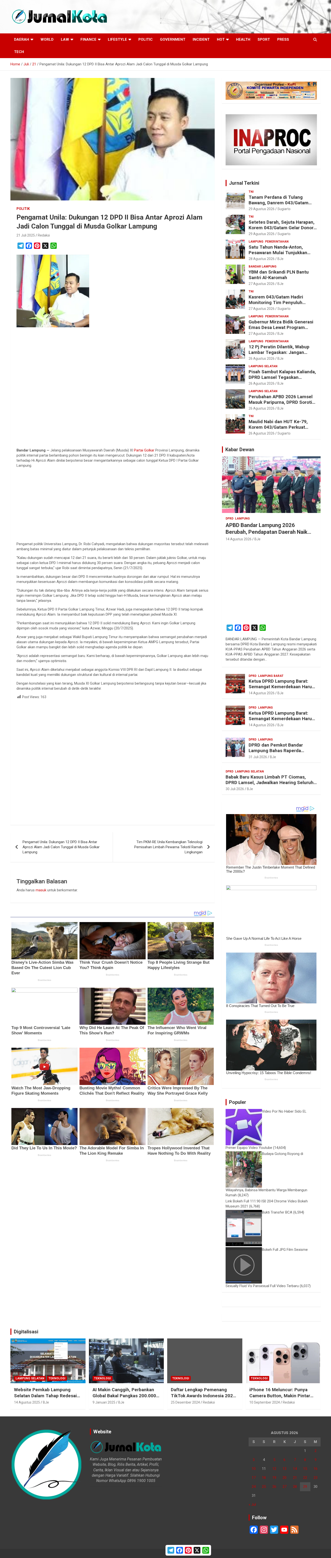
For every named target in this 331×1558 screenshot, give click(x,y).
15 (305, 1468)
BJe (280, 259)
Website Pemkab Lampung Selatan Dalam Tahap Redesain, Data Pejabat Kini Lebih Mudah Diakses (47, 1398)
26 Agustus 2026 (262, 358)
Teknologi (56, 1378)
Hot (221, 39)
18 (264, 1477)
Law (65, 39)
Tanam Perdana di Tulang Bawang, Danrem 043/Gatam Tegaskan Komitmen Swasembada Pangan (278, 205)
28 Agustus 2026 (262, 259)
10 (254, 1468)
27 (284, 1486)
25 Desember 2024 (185, 1402)
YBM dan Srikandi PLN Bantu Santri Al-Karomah (279, 274)
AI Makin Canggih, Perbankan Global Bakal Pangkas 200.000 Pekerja (124, 1395)
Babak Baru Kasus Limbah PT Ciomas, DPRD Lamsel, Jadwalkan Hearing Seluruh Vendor (270, 782)
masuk (41, 890)
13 (284, 1468)
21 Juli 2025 (25, 235)
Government (172, 39)
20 (284, 1477)
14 (295, 1468)
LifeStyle (117, 39)
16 (315, 1468)
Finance (88, 39)
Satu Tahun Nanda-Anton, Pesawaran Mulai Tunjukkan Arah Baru (278, 252)
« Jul (252, 1504)
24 (254, 1486)
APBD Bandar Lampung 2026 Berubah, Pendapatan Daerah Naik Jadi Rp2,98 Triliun (266, 532)
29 (305, 1486)
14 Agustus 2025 (27, 1402)
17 (254, 1477)
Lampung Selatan (263, 366)
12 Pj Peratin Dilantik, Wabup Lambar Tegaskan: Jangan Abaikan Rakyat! (279, 352)
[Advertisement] (112, 388)
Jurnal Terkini (244, 183)
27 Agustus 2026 (262, 284)
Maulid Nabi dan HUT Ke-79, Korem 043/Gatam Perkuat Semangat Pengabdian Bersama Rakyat (282, 430)
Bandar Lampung (262, 266)
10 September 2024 (264, 1402)
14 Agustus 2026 (239, 539)
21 (295, 1477)
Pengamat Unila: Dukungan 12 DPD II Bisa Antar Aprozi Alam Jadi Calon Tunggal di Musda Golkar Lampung (61, 847)
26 (274, 1486)
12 (274, 1468)
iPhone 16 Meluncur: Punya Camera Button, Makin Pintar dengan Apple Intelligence (279, 1395)
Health (243, 39)
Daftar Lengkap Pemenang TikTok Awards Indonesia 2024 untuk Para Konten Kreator (203, 1395)
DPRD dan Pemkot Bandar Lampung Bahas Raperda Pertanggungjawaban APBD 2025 (277, 753)
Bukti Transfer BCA (277, 1212)
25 (264, 1486)
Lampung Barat (271, 676)
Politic (145, 39)
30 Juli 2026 (235, 789)
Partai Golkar (144, 450)
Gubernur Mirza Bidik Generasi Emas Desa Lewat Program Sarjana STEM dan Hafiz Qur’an (282, 327)
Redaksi (44, 235)
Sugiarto (284, 209)
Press (283, 39)
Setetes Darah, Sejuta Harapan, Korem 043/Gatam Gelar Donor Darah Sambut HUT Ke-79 (282, 227)
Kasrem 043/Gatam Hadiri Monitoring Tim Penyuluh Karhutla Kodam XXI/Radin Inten (282, 302)
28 (295, 1486)
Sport (264, 39)
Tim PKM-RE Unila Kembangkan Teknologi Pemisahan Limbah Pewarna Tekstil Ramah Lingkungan (168, 847)
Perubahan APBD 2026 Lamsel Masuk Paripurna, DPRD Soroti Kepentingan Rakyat (281, 402)
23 (315, 1477)
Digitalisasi (26, 1332)
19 (274, 1477)
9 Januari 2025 (104, 1402)
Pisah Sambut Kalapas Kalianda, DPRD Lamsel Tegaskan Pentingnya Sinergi (282, 377)
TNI (251, 191)
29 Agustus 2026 (262, 209)
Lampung (256, 241)
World (47, 39)
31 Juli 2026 (258, 757)
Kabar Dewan (239, 449)
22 (305, 1477)
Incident (201, 39)
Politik (23, 209)
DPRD (229, 518)
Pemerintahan (277, 241)
